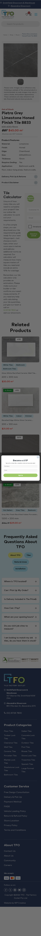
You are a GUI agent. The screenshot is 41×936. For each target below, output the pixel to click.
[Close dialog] (38, 457)
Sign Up (20, 475)
